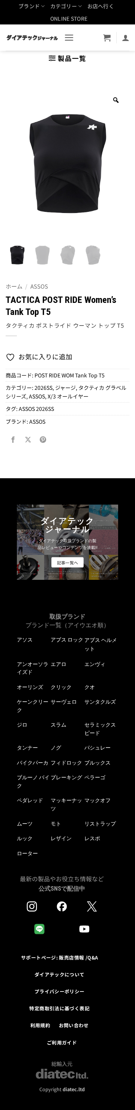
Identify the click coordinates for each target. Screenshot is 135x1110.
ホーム (14, 286)
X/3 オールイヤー (68, 396)
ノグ (56, 748)
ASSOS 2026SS (36, 408)
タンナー (27, 748)
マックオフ (97, 800)
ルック (25, 838)
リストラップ (100, 824)
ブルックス (97, 763)
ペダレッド (30, 800)
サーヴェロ (64, 702)
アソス (25, 640)
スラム (58, 725)
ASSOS (39, 286)
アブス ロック (67, 640)
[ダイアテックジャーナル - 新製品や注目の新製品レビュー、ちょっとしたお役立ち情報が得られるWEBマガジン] (32, 37)
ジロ (22, 725)
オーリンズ (30, 687)
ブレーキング (66, 777)
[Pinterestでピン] (43, 439)
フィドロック (66, 763)
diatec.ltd (74, 1089)
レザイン (61, 838)
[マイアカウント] (125, 37)
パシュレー (97, 748)
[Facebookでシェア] (13, 439)
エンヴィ (94, 664)
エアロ (58, 664)
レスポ (92, 838)
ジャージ (65, 387)
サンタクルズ (100, 702)
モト (56, 824)
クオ (89, 687)
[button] (69, 37)
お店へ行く (100, 6)
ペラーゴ (94, 777)
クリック (61, 687)
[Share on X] (27, 439)
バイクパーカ (32, 763)
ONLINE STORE (68, 18)
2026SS (43, 387)
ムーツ (25, 824)
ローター (27, 853)
